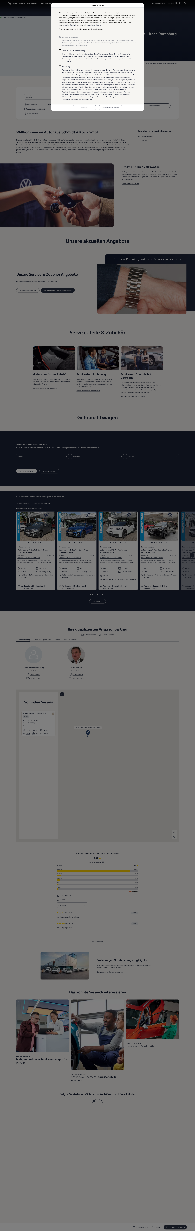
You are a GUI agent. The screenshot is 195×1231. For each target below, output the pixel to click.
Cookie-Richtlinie (70, 25)
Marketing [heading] (66, 67)
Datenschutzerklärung (93, 25)
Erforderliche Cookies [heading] (70, 37)
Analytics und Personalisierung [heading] (73, 51)
